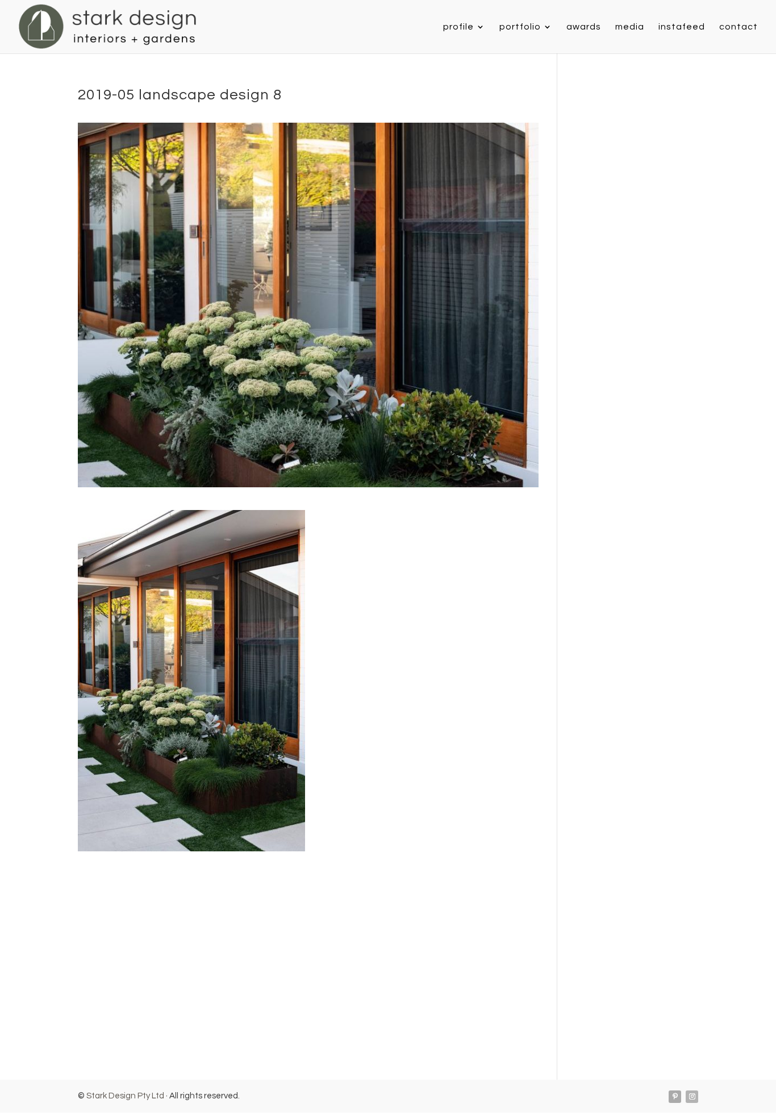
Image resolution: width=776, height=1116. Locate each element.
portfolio (520, 27)
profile (458, 27)
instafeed (681, 27)
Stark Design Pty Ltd (125, 1096)
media (629, 27)
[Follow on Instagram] (692, 1096)
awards (583, 27)
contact (738, 27)
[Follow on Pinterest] (675, 1096)
